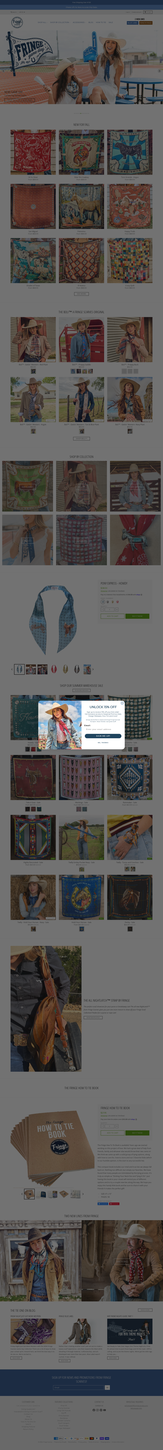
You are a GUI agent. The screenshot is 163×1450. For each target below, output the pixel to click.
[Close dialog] (122, 703)
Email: (87, 725)
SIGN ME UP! (103, 736)
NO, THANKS (103, 742)
